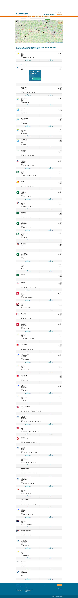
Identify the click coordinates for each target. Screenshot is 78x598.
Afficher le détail (51, 60)
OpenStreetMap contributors (60, 42)
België (60, 596)
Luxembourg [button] (60, 12)
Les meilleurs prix (18, 589)
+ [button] (16, 21)
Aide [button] (55, 12)
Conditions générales (28, 590)
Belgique (62, 596)
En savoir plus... (48, 16)
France (58, 596)
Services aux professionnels (28, 592)
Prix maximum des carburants (19, 586)
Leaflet (47, 42)
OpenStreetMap (52, 42)
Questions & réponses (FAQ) (29, 589)
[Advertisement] (39, 6)
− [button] (16, 22)
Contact (26, 591)
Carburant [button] (47, 14)
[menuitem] (44, 14)
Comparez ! (48, 19)
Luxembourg (56, 596)
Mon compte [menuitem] (60, 14)
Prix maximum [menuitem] (52, 14)
